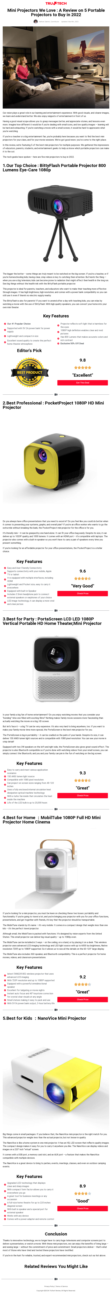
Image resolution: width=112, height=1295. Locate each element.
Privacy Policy (49, 1286)
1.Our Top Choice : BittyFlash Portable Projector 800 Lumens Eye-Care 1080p (54, 167)
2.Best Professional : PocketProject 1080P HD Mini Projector (53, 405)
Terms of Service (62, 1286)
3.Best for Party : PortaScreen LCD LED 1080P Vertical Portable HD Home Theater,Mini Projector (52, 621)
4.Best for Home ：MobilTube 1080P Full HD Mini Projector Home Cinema (52, 820)
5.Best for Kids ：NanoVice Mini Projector (44, 1018)
